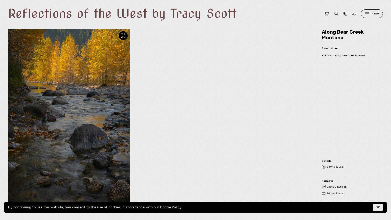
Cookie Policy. (171, 207)
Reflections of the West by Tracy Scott (122, 13)
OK (378, 207)
